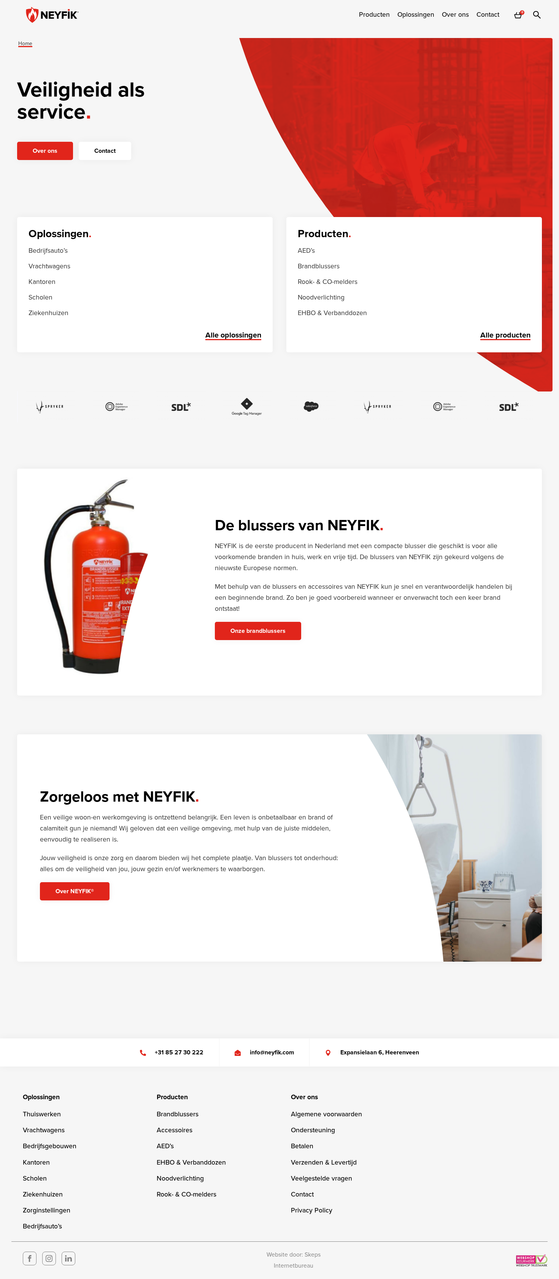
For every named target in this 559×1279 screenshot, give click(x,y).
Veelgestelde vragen (321, 1178)
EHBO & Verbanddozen (332, 313)
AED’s (306, 251)
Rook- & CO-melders (327, 282)
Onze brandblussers (258, 631)
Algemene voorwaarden (326, 1114)
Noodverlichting (321, 297)
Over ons (455, 14)
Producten (374, 14)
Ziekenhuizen (48, 313)
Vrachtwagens (49, 266)
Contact (487, 14)
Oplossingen (415, 14)
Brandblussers (319, 266)
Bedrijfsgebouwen (49, 1146)
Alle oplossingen (233, 335)
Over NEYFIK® (75, 891)
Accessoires (174, 1130)
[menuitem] (374, 14)
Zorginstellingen (46, 1210)
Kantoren (42, 282)
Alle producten (505, 335)
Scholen (40, 297)
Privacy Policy (311, 1210)
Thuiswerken (42, 1114)
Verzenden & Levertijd (324, 1162)
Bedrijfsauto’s (48, 251)
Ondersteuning (313, 1130)
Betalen (302, 1146)
